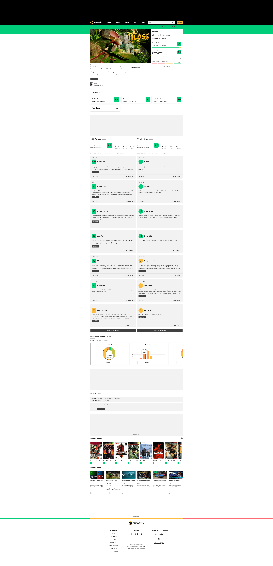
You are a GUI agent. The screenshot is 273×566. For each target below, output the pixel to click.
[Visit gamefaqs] (159, 544)
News (143, 22)
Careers (114, 539)
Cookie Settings (114, 551)
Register (179, 22)
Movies (118, 22)
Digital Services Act (114, 545)
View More (108, 362)
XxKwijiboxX (147, 285)
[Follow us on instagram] (136, 535)
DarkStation (99, 186)
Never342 (146, 236)
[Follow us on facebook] (132, 535)
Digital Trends (100, 211)
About (113, 533)
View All (104, 139)
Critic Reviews (95, 139)
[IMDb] (144, 546)
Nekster (145, 161)
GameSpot (98, 285)
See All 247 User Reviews (160, 330)
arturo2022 (146, 211)
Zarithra (145, 186)
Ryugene (145, 310)
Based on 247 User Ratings (159, 54)
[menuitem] (109, 22)
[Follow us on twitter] (141, 535)
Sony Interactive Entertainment (173, 27)
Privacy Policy (113, 542)
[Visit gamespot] (159, 535)
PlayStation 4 (130, 176)
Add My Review (166, 66)
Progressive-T (147, 260)
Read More (95, 172)
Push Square (100, 310)
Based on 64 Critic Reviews (159, 45)
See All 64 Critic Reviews (113, 330)
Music (135, 22)
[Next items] (181, 439)
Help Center (114, 536)
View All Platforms (165, 35)
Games (109, 22)
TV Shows (127, 22)
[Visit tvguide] (159, 540)
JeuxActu (98, 236)
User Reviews (142, 139)
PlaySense (98, 260)
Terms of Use (114, 548)
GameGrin (98, 161)
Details (93, 393)
